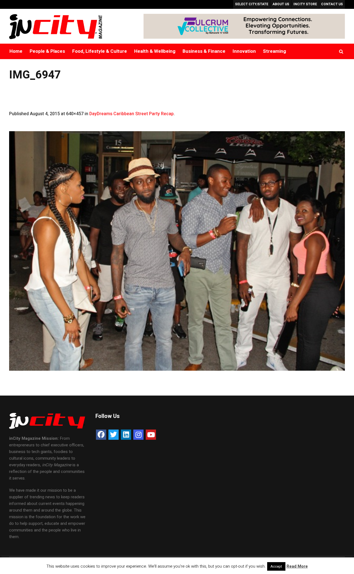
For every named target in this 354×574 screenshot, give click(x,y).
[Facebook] (101, 435)
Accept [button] (276, 566)
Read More (297, 566)
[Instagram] (138, 435)
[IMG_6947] (177, 251)
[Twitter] (113, 435)
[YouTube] (151, 435)
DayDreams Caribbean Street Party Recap (131, 113)
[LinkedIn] (126, 435)
